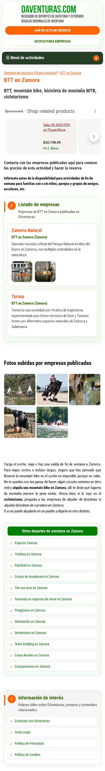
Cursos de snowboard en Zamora (37, 577)
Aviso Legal (22, 732)
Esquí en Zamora (26, 543)
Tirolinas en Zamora (28, 554)
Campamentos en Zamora (32, 666)
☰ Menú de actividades (25, 57)
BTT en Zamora (70, 73)
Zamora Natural (26, 230)
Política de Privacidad (29, 743)
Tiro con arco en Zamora (31, 588)
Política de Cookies (27, 755)
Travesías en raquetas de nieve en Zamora (43, 599)
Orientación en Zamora (30, 621)
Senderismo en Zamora (30, 633)
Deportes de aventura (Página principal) (30, 73)
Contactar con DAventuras (32, 721)
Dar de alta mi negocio (53, 30)
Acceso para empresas (52, 41)
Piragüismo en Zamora (30, 610)
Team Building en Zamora (32, 644)
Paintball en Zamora (28, 565)
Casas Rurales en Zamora (32, 655)
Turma (17, 296)
